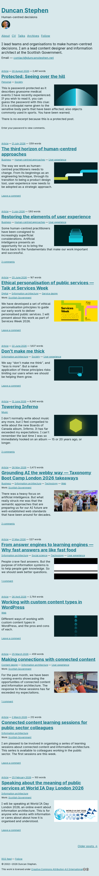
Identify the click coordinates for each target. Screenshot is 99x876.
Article (4, 71)
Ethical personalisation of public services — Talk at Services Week (47, 285)
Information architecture (25, 293)
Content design (9, 664)
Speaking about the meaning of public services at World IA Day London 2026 (42, 785)
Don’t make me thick (23, 351)
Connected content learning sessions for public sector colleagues (44, 725)
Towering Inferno (19, 406)
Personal (6, 82)
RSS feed (6, 858)
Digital (4, 293)
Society (19, 82)
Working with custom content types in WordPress (41, 604)
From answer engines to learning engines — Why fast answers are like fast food (47, 547)
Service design (50, 293)
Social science (39, 555)
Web (63, 483)
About (5, 36)
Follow (45, 36)
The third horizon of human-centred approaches (39, 151)
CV (14, 36)
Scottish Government (19, 297)
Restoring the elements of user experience (46, 216)
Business (6, 159)
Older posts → (88, 846)
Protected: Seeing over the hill (33, 76)
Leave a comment (11, 195)
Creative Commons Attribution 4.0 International (57, 869)
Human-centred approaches (30, 159)
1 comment (7, 581)
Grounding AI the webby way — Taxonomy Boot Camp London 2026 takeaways (46, 475)
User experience (57, 159)
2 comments (8, 261)
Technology (51, 483)
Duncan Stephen (24, 10)
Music (4, 412)
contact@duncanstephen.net (34, 58)
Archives (33, 36)
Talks (21, 36)
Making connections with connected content (48, 659)
